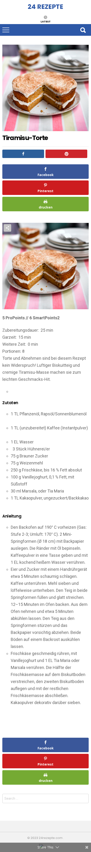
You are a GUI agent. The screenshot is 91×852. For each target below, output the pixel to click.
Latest (46, 21)
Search (82, 30)
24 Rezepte (45, 6)
